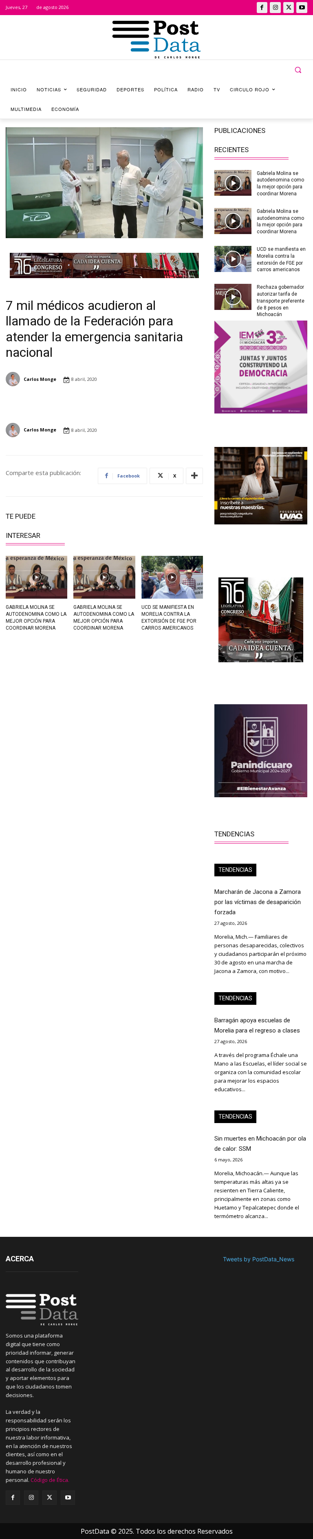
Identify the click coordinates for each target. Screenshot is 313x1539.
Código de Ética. (50, 1480)
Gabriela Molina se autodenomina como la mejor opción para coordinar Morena (280, 221)
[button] (297, 70)
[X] (288, 7)
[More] (194, 476)
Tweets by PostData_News (258, 1259)
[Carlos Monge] (14, 379)
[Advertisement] (52, 694)
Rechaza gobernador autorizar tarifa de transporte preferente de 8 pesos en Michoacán (280, 300)
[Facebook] (262, 7)
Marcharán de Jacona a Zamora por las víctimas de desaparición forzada (257, 902)
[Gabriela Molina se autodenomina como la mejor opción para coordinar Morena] (36, 577)
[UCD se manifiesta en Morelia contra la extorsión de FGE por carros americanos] (172, 577)
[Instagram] (275, 7)
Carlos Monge (40, 379)
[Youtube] (301, 7)
